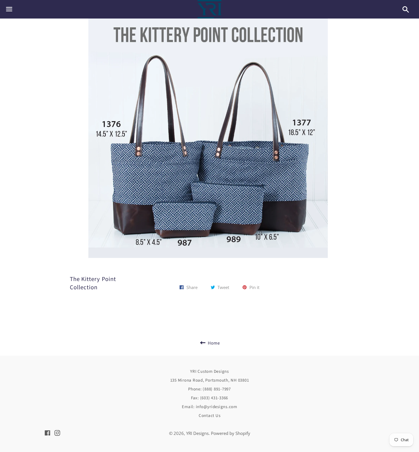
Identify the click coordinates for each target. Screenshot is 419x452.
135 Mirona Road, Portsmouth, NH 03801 (209, 380)
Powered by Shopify (230, 433)
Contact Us (210, 416)
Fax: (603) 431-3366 (209, 398)
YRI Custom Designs (209, 371)
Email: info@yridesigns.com (209, 407)
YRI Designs (197, 433)
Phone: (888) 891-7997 (209, 389)
